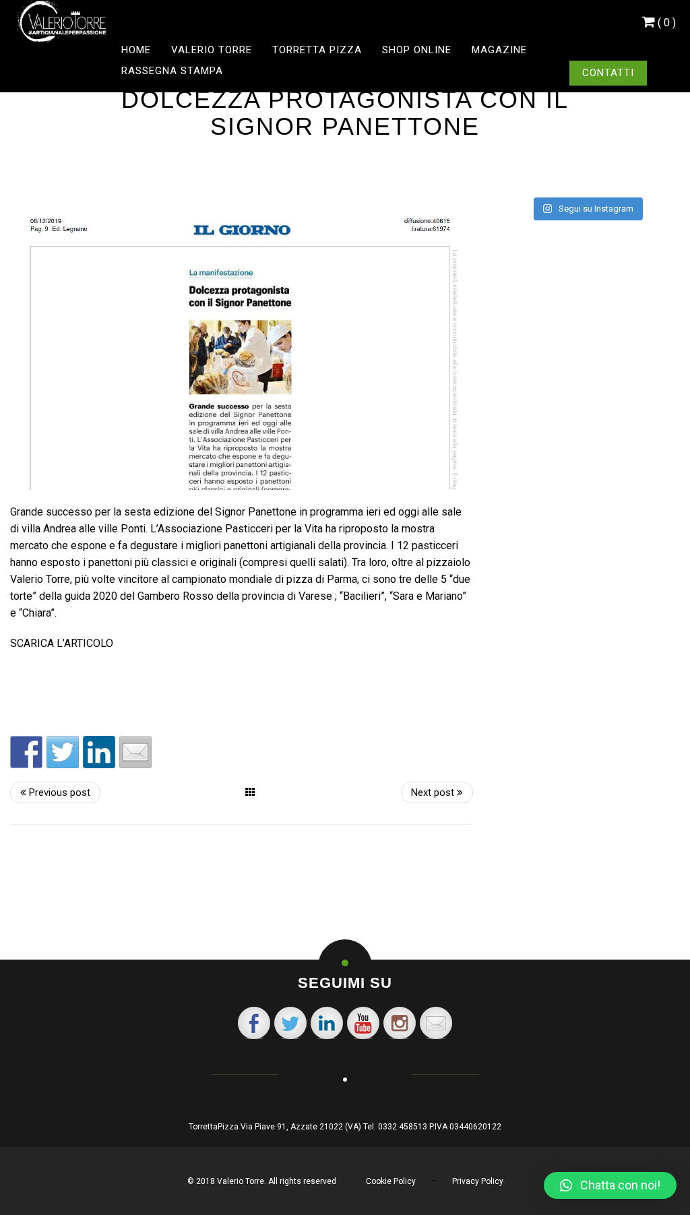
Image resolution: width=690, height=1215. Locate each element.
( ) (667, 22)
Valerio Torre (211, 50)
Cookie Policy (391, 1181)
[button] (610, 1185)
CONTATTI (608, 73)
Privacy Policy (477, 1181)
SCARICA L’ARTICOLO (61, 643)
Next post (434, 792)
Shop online (416, 50)
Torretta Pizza (317, 50)
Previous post (58, 792)
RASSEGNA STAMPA (172, 71)
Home (136, 50)
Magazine (499, 50)
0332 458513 (402, 1126)
